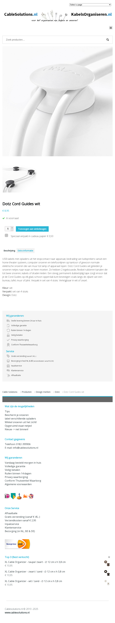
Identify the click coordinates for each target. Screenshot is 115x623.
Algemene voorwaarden (18, 484)
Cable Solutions (9, 391)
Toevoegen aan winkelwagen (32, 228)
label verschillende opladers (20, 418)
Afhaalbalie (11, 513)
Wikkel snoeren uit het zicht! (21, 422)
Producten (27, 391)
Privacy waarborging (16, 477)
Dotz (57, 391)
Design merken (43, 391)
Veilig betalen (12, 470)
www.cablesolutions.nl (17, 612)
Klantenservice (13, 527)
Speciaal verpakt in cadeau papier (31, 236)
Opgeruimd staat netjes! (18, 425)
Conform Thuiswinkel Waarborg (23, 480)
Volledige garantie (15, 466)
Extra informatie (25, 250)
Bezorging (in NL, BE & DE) (20, 531)
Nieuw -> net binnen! (16, 429)
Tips (7, 411)
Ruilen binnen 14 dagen (18, 473)
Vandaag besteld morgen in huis (23, 462)
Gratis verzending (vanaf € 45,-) (22, 516)
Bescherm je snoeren (17, 415)
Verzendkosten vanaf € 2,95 (20, 520)
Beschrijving (9, 250)
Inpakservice (12, 524)
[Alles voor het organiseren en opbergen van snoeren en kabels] (57, 16)
